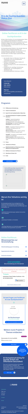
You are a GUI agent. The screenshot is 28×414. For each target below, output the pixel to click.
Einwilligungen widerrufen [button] (11, 412)
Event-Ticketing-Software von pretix (14, 284)
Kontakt (3, 394)
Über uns (3, 391)
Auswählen (20, 280)
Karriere (3, 393)
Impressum (25, 405)
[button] (14, 247)
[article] (14, 276)
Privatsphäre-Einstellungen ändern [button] (7, 411)
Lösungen (3, 397)
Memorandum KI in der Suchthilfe (9, 338)
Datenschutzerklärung (23, 408)
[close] (24, 3)
